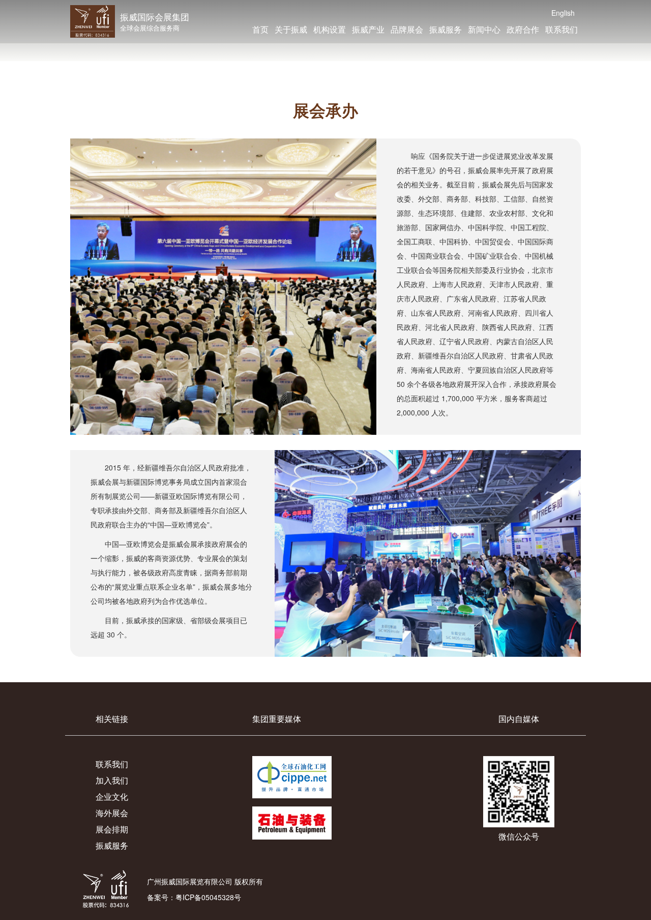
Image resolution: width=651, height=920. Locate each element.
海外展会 (112, 813)
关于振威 (291, 29)
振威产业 (368, 29)
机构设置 (329, 29)
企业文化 (112, 796)
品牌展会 (407, 29)
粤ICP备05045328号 (208, 897)
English (563, 13)
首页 (260, 29)
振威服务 (445, 29)
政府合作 (523, 29)
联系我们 (561, 29)
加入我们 (112, 780)
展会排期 (112, 829)
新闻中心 (484, 29)
